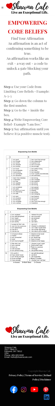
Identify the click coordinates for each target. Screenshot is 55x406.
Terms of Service (34, 375)
